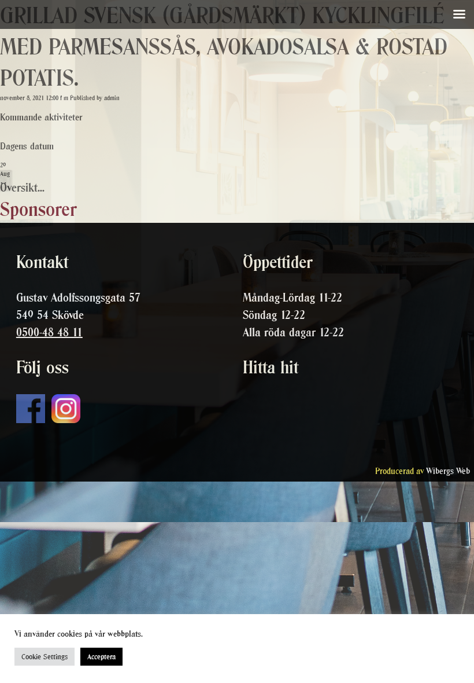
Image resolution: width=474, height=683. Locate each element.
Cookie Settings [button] (44, 656)
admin (112, 98)
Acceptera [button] (101, 656)
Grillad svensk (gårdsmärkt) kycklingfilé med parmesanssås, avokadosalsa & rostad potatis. (223, 46)
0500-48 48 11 (49, 332)
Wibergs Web (448, 471)
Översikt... (22, 187)
